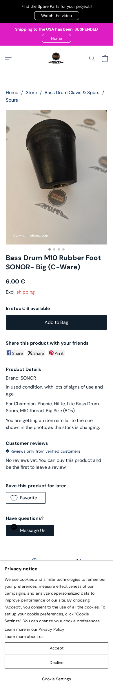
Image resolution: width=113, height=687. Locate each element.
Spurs (12, 100)
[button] (56, 15)
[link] (56, 676)
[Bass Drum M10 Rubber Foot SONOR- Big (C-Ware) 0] (56, 177)
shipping (26, 292)
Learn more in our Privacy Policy (34, 629)
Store (31, 92)
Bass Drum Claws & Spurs (72, 92)
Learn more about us (24, 636)
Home (12, 92)
